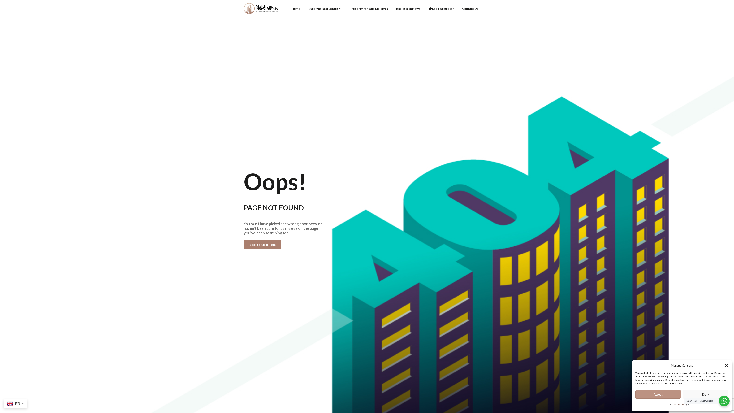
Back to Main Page (262, 244)
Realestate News (408, 8)
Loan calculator (443, 8)
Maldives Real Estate (323, 8)
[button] (726, 365)
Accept (658, 394)
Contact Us (470, 8)
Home (295, 8)
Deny (705, 394)
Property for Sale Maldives (369, 8)
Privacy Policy (680, 404)
